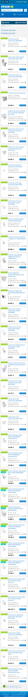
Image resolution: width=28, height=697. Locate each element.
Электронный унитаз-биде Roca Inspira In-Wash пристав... (16, 580)
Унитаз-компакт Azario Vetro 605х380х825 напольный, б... (15, 454)
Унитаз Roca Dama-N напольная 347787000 (15, 166)
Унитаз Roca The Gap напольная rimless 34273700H (14, 202)
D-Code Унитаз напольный (16, 93)
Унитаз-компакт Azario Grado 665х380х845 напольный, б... (15, 436)
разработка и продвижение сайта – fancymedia (14, 696)
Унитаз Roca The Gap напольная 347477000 (15, 184)
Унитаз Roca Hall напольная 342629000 (15, 400)
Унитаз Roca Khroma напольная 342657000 (15, 76)
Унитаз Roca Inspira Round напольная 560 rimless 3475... (16, 652)
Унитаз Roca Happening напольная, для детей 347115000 (15, 616)
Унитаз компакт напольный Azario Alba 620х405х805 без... (17, 472)
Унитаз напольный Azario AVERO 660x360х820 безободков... (16, 490)
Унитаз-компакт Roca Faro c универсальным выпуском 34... (17, 364)
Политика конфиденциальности (19, 694)
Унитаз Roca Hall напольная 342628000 (15, 40)
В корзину (23, 51)
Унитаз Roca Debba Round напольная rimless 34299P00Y (16, 346)
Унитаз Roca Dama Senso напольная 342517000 (16, 58)
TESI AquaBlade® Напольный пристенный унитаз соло (16, 274)
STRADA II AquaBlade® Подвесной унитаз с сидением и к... (15, 256)
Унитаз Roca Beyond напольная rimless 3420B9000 (14, 310)
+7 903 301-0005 (22, 692)
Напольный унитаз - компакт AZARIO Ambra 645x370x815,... (15, 508)
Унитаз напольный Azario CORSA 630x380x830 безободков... (16, 526)
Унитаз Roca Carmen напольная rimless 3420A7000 (14, 328)
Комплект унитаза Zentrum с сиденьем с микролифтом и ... (17, 238)
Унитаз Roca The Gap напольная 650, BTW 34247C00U (14, 382)
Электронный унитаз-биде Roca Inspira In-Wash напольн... (16, 598)
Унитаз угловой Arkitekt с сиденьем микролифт (16, 220)
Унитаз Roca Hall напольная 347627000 (15, 418)
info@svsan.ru (6, 694)
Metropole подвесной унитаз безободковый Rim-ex (16, 292)
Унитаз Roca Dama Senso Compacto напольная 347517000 (16, 148)
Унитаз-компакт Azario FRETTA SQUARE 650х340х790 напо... (15, 670)
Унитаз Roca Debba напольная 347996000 (15, 634)
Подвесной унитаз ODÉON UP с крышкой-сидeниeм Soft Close (16, 112)
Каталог (3, 25)
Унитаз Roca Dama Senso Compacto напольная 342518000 (16, 130)
